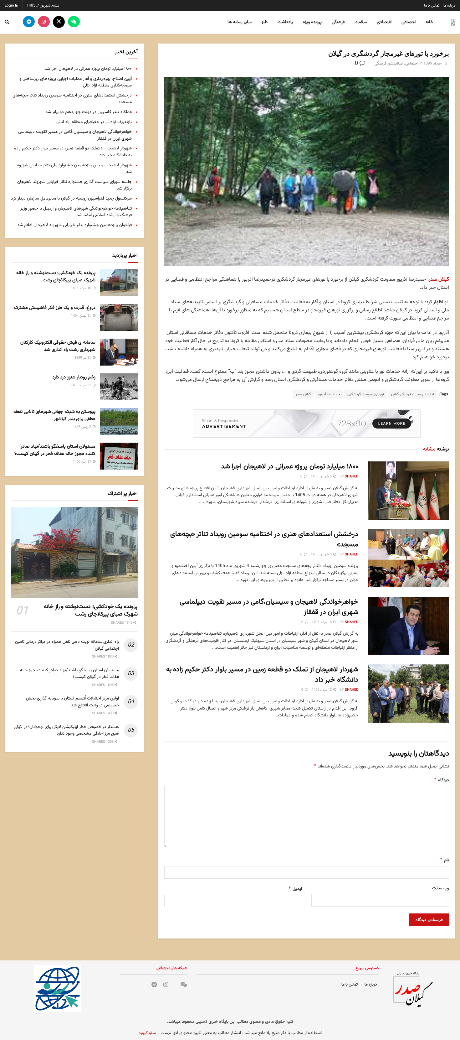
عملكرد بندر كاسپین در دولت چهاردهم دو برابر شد (88, 112)
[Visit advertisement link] (306, 423)
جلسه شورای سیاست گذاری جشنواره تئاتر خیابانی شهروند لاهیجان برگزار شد (74, 185)
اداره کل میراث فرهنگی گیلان (412, 394)
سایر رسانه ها (239, 22)
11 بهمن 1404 (81, 316)
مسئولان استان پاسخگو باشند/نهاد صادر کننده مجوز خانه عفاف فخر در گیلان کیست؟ (54, 450)
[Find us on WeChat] (74, 22)
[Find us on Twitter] (59, 22)
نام (444, 860)
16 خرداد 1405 (81, 288)
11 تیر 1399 (83, 358)
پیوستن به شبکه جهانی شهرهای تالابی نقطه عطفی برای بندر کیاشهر (54, 415)
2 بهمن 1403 (82, 427)
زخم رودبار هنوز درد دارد (73, 377)
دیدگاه (441, 780)
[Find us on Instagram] (44, 22)
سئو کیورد (147, 1033)
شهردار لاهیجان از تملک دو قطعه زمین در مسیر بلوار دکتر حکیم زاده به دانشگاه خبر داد (262, 674)
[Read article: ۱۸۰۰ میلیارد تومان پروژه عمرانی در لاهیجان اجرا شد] (408, 490)
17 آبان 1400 (82, 462)
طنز (265, 22)
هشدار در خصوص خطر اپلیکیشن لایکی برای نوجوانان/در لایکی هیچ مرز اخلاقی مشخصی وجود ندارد (66, 730)
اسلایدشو (395, 63)
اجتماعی (408, 22)
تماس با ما (432, 5)
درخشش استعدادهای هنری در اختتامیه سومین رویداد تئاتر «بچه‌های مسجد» (264, 539)
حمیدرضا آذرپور (329, 394)
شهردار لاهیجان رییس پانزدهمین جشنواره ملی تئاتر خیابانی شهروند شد (74, 169)
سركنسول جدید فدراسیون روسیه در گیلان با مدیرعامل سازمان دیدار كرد (71, 198)
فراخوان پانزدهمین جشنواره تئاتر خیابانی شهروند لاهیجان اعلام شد (74, 225)
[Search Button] (7, 22)
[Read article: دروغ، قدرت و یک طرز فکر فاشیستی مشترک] (119, 317)
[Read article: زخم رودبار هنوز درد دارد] (119, 386)
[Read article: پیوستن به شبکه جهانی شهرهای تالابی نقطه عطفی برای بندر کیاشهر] (119, 421)
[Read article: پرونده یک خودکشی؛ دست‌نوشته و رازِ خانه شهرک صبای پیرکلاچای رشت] (119, 282)
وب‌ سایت (440, 888)
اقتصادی (384, 22)
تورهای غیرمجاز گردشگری (365, 394)
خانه (429, 22)
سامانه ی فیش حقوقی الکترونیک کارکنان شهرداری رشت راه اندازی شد (57, 346)
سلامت (361, 22)
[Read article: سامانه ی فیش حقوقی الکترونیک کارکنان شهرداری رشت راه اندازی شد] (119, 352)
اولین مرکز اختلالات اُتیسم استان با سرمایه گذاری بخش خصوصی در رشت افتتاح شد (72, 702)
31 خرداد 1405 (81, 385)
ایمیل (295, 888)
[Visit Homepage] (452, 22)
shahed (351, 476)
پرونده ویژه (312, 22)
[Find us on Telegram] (29, 22)
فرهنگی (338, 22)
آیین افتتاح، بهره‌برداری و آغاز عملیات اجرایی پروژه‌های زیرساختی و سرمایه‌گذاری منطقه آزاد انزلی (75, 82)
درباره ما (449, 5)
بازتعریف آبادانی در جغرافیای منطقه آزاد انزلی (94, 122)
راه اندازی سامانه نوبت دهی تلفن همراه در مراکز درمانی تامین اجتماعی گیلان (67, 645)
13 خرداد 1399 (435, 63)
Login (10, 5)
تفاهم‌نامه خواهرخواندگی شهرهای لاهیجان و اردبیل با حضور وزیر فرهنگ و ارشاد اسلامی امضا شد (76, 212)
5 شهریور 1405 (322, 476)
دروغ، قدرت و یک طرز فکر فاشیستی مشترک (54, 307)
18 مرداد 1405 (322, 622)
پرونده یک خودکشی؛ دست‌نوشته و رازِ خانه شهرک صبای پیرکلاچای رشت (55, 276)
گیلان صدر (439, 279)
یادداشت (285, 22)
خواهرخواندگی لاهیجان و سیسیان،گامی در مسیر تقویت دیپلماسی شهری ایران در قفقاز (269, 607)
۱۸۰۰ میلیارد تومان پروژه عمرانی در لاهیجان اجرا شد (289, 466)
